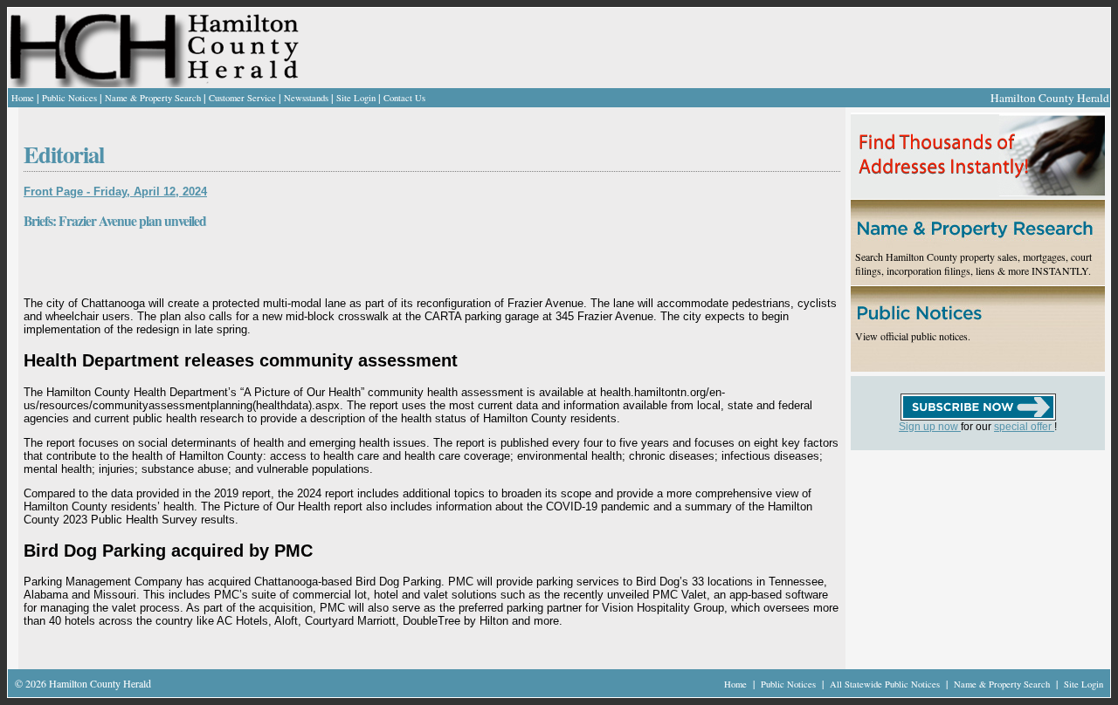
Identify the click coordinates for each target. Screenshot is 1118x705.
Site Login (356, 98)
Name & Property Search (153, 98)
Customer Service (242, 98)
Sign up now (930, 427)
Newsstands (306, 98)
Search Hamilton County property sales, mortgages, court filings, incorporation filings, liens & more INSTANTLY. (973, 263)
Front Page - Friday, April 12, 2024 (115, 191)
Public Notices (69, 98)
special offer (1024, 427)
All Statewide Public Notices (886, 684)
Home (22, 98)
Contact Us (404, 98)
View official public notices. (912, 336)
